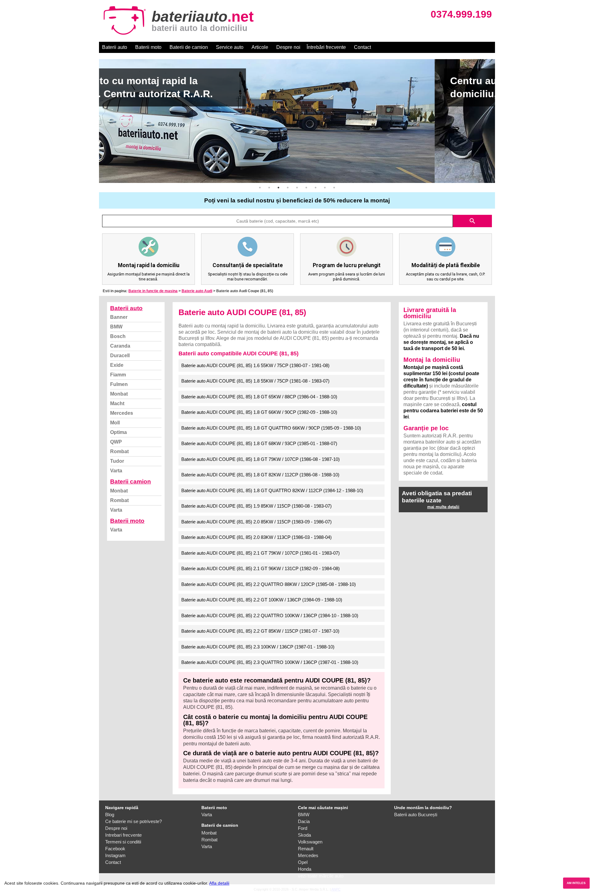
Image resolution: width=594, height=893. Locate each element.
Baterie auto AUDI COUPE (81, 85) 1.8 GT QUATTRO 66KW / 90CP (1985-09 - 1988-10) (271, 428)
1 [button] (260, 187)
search (472, 221)
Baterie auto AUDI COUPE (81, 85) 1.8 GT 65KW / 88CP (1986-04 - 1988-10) (259, 396)
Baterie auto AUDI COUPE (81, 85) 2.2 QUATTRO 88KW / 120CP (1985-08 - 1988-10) (268, 584)
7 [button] (315, 187)
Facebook (115, 848)
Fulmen (119, 384)
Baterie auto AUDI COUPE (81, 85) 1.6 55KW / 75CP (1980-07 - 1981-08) (255, 365)
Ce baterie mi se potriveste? (133, 821)
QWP (116, 441)
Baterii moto (148, 47)
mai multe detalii (443, 507)
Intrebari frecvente (123, 835)
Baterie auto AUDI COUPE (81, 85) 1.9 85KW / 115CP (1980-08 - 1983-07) (256, 506)
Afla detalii (219, 883)
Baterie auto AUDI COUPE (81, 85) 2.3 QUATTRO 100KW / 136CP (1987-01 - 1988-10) (269, 662)
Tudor (117, 461)
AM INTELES (576, 883)
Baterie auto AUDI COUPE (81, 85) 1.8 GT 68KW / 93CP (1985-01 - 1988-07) (259, 443)
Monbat (119, 394)
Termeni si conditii (123, 841)
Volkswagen (310, 841)
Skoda (304, 835)
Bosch (118, 336)
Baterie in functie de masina (153, 291)
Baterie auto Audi (197, 291)
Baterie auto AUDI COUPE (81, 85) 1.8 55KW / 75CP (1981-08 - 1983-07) (255, 381)
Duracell (120, 355)
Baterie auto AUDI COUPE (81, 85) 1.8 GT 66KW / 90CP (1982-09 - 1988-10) (259, 412)
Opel (303, 862)
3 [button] (278, 187)
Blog (109, 814)
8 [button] (325, 187)
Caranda (120, 346)
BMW (116, 326)
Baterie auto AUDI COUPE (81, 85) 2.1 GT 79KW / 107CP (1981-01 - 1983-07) (260, 553)
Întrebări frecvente (326, 47)
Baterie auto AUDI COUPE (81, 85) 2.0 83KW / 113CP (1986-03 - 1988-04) (256, 537)
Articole (260, 47)
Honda (304, 869)
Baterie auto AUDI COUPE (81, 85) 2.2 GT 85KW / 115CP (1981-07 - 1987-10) (260, 631)
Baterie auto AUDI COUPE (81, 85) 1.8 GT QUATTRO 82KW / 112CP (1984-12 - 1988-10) (272, 490)
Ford (302, 828)
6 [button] (306, 187)
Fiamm (118, 374)
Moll (115, 422)
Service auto (229, 47)
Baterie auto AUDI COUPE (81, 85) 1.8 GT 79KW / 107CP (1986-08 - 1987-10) (260, 459)
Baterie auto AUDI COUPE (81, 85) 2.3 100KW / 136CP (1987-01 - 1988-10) (257, 646)
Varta (116, 470)
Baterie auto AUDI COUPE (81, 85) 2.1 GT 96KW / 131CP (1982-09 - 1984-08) (260, 568)
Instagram (115, 855)
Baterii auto (114, 47)
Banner (118, 317)
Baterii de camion (189, 47)
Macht (117, 403)
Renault (305, 848)
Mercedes (121, 413)
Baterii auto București (415, 814)
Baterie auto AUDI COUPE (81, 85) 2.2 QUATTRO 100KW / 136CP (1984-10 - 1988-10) (269, 615)
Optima (118, 432)
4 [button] (288, 187)
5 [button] (297, 187)
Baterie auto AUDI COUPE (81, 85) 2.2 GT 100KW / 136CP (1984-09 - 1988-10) (261, 599)
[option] (297, 121)
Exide (116, 365)
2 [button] (269, 187)
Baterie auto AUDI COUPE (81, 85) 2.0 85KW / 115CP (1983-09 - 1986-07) (256, 521)
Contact (362, 47)
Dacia (304, 821)
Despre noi (288, 47)
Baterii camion (130, 481)
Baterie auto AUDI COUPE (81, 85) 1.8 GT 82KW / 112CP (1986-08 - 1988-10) (260, 474)
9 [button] (334, 187)
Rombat (119, 451)
